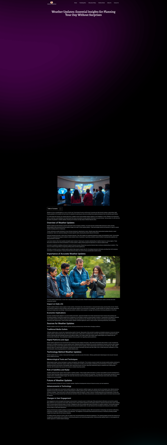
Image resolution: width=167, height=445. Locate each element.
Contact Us (116, 3)
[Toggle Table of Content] (59, 209)
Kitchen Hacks (101, 3)
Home (75, 3)
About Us (109, 3)
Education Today (92, 3)
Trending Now (83, 3)
